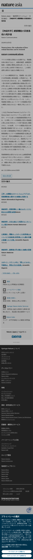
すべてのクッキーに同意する (17, 551)
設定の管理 (5, 546)
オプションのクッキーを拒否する (16, 555)
